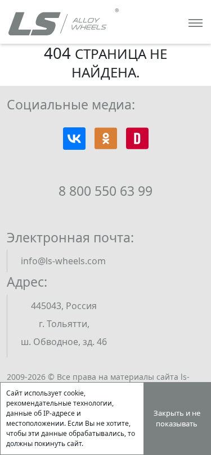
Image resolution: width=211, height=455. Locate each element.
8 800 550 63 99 (105, 191)
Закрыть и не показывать (177, 418)
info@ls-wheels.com (63, 261)
